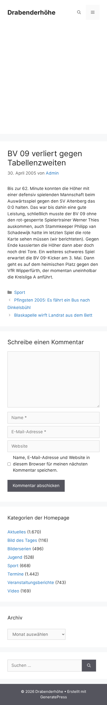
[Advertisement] (53, 80)
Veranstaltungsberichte (30, 582)
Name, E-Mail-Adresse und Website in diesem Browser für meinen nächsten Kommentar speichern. (51, 464)
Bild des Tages (22, 540)
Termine (15, 574)
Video (13, 590)
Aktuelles (16, 531)
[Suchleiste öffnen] (79, 12)
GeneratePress (53, 697)
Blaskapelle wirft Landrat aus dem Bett (53, 315)
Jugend (14, 557)
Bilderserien (19, 548)
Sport (19, 292)
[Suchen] (89, 666)
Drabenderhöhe (31, 12)
